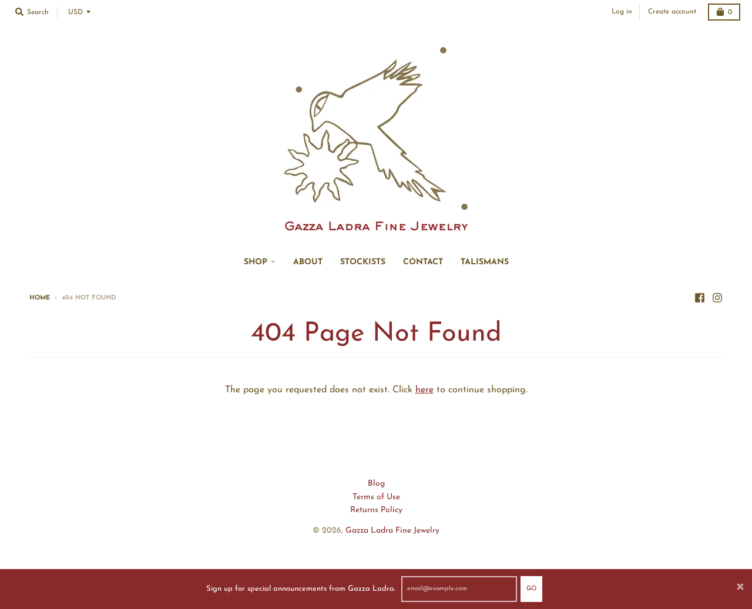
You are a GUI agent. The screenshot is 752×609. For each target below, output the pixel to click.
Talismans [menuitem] (485, 262)
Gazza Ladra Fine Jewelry (392, 530)
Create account (672, 11)
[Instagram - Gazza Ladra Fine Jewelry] (717, 297)
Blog (376, 483)
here (424, 390)
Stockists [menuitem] (362, 262)
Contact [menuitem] (423, 262)
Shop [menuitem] (255, 262)
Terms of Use (376, 497)
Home (39, 298)
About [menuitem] (308, 262)
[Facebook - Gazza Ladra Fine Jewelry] (699, 297)
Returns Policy (376, 510)
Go (531, 589)
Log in (622, 11)
